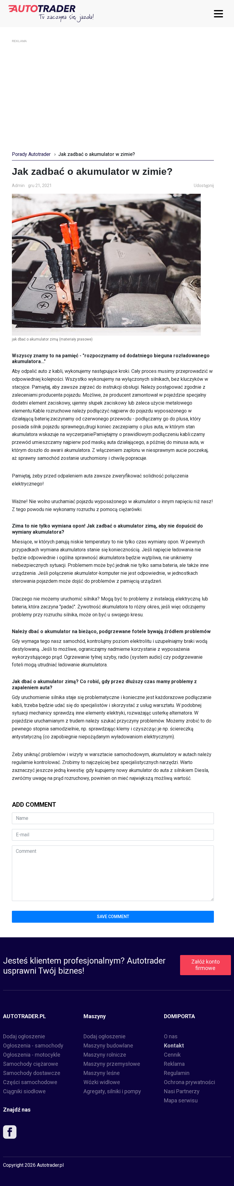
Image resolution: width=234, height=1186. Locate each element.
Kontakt (174, 1045)
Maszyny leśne (101, 1073)
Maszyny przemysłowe (111, 1064)
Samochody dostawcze (31, 1073)
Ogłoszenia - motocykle (31, 1054)
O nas (171, 1036)
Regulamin (177, 1073)
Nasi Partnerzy (182, 1091)
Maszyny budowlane (108, 1045)
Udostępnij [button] (204, 185)
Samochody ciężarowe (30, 1064)
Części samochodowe (30, 1082)
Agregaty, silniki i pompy (112, 1091)
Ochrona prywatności (189, 1082)
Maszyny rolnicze (104, 1054)
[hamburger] (220, 13)
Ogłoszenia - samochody (33, 1045)
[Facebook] (9, 1133)
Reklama (174, 1064)
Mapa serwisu (181, 1100)
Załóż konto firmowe (205, 964)
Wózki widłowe (101, 1082)
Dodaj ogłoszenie (24, 1036)
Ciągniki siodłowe (24, 1091)
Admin (18, 185)
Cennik (172, 1054)
